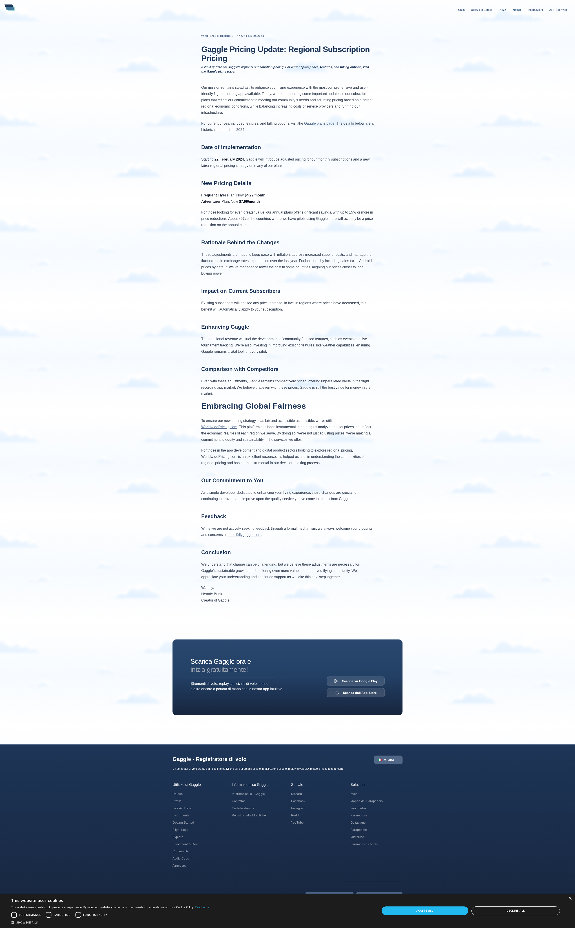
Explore (177, 837)
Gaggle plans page (319, 123)
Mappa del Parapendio (366, 801)
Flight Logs (180, 829)
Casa (461, 9)
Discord (296, 794)
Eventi (354, 794)
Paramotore (358, 815)
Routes (177, 794)
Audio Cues (180, 858)
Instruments (180, 815)
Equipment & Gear (185, 844)
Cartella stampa (243, 808)
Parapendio (358, 829)
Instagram (298, 808)
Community (180, 851)
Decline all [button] (515, 911)
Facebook (298, 801)
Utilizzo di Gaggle (482, 9)
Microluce (357, 837)
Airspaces (179, 865)
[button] (110, 922)
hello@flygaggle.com (244, 535)
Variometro (358, 808)
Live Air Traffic (182, 808)
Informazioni (535, 9)
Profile (176, 801)
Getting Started (183, 822)
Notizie (517, 9)
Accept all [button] (424, 911)
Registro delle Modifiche (249, 815)
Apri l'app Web (558, 9)
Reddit (295, 815)
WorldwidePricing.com (219, 427)
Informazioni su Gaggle (248, 794)
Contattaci (239, 801)
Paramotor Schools (364, 844)
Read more (202, 907)
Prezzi (502, 9)
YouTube (297, 822)
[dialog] (287, 911)
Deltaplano (358, 822)
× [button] (570, 898)
